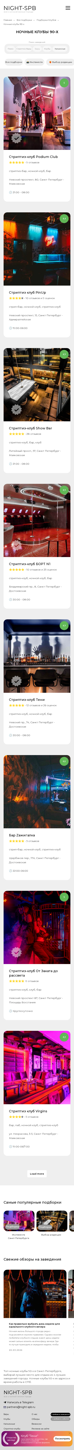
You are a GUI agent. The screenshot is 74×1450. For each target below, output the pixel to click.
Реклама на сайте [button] (40, 1428)
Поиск (10, 49)
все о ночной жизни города (18, 11)
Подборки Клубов (46, 20)
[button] (60, 1419)
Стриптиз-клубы (12, 1428)
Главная (8, 20)
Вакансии (36, 1424)
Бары (6, 1414)
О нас (34, 1414)
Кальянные (9, 1424)
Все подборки (24, 20)
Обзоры (36, 1419)
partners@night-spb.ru (21, 1407)
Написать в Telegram (20, 1402)
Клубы (7, 1419)
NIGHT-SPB (19, 8)
